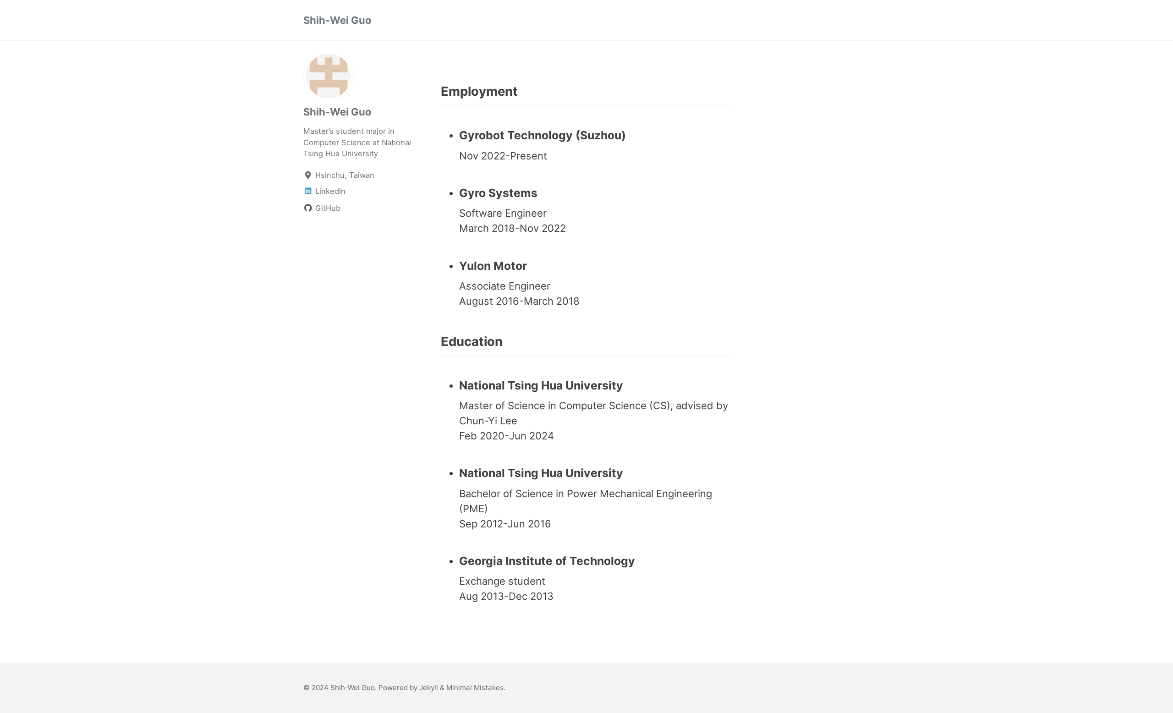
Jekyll (428, 687)
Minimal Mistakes (475, 687)
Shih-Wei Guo (337, 20)
